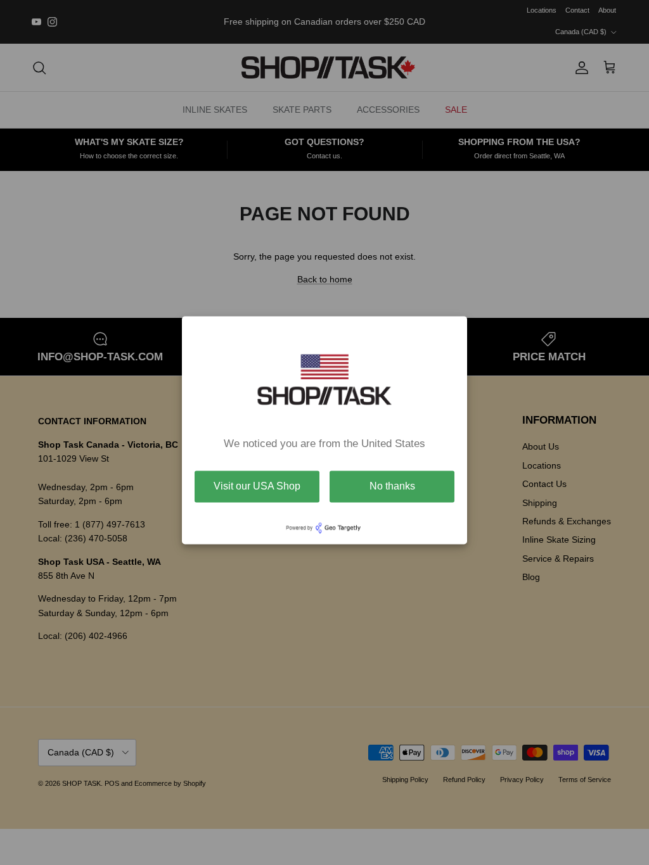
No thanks (392, 486)
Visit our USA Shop (257, 486)
